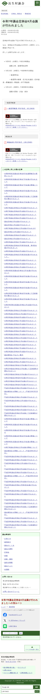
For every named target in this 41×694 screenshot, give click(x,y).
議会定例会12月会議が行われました (17, 232)
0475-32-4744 (11, 661)
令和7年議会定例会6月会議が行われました (20, 214)
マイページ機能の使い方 (10, 673)
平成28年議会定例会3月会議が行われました (21, 518)
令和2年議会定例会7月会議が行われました (20, 348)
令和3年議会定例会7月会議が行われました (20, 321)
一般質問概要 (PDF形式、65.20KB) (21, 108)
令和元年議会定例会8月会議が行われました (20, 381)
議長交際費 (8, 562)
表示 (37, 691)
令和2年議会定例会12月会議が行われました (21, 338)
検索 (36, 687)
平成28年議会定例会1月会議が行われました (21, 521)
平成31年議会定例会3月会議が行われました (21, 388)
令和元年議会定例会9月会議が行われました (20, 378)
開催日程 (28, 13)
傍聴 (6, 556)
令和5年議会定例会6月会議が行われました (20, 251)
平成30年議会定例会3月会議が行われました (21, 456)
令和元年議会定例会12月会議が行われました (21, 365)
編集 (21, 633)
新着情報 (12, 607)
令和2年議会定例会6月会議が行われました (20, 351)
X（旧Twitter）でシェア (17, 620)
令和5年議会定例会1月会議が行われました (20, 267)
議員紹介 (7, 542)
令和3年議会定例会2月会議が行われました (20, 331)
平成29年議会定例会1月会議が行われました (21, 491)
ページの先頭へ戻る (32, 649)
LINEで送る (13, 626)
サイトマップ (22, 667)
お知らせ (7, 538)
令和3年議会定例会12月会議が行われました (21, 310)
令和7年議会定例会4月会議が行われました (20, 218)
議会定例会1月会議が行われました (17, 225)
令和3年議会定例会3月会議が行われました (20, 327)
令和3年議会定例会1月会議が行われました (20, 334)
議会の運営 (8, 549)
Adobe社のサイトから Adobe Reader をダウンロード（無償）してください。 (21, 126)
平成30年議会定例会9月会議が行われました (21, 406)
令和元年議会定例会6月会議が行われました (20, 384)
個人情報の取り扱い (9, 667)
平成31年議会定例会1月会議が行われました (21, 397)
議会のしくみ (9, 545)
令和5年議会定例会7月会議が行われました (20, 242)
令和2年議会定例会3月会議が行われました (20, 358)
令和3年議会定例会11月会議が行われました (20, 314)
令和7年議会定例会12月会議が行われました (21, 208)
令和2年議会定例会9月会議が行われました (20, 345)
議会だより (8, 566)
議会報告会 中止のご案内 (13, 355)
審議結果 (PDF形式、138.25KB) (19, 142)
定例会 (6, 552)
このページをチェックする (10, 633)
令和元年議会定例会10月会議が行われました (21, 374)
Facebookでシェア (15, 614)
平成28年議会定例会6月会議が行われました (21, 503)
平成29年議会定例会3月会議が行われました (21, 481)
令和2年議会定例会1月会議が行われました (20, 362)
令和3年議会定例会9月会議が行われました (20, 317)
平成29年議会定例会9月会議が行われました (21, 469)
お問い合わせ (7, 670)
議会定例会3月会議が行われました (17, 221)
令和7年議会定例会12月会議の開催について (21, 447)
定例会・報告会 (16, 13)
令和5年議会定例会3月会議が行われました (20, 264)
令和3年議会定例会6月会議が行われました (20, 324)
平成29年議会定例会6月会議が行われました (21, 472)
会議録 (6, 569)
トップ (3, 607)
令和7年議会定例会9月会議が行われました (20, 211)
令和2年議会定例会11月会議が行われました (20, 341)
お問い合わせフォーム (11, 591)
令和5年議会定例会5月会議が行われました (20, 260)
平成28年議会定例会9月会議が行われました (21, 500)
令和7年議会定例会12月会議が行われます (20, 228)
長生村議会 (4, 13)
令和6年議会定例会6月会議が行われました (20, 235)
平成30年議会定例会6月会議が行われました (21, 410)
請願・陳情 (8, 559)
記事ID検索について (26, 673)
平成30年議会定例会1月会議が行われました (21, 460)
